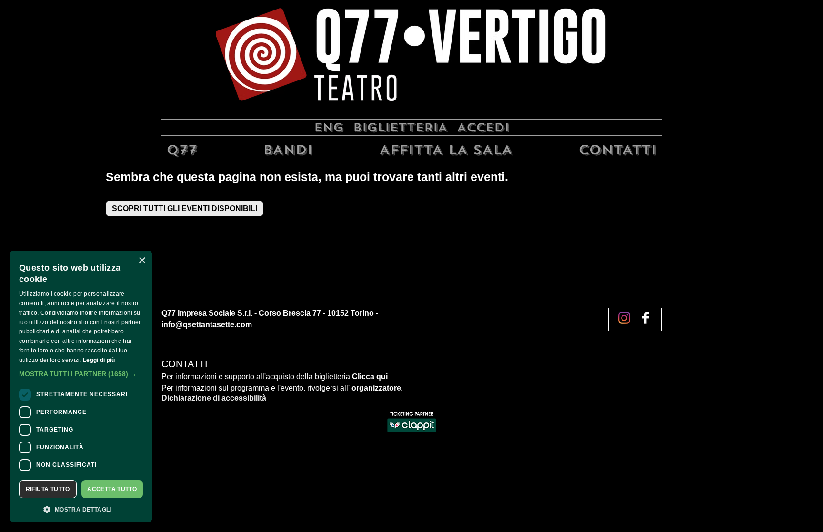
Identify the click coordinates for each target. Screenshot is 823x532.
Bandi (288, 150)
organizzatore (376, 388)
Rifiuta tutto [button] (48, 489)
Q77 (181, 150)
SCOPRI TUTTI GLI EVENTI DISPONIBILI (184, 208)
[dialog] (81, 386)
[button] (81, 374)
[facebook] (624, 319)
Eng (328, 127)
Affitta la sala (445, 150)
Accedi (483, 127)
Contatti (617, 150)
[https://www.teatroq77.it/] (411, 58)
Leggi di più (99, 360)
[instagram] (646, 319)
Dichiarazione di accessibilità (213, 398)
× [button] (141, 260)
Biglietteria (400, 127)
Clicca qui (370, 376)
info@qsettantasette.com (206, 325)
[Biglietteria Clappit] (412, 433)
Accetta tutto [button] (112, 489)
